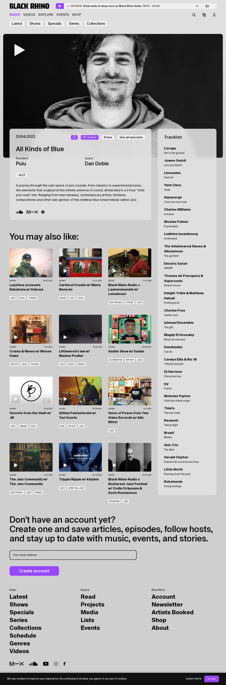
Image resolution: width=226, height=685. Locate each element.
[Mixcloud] (32, 212)
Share (108, 137)
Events (62, 14)
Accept (211, 679)
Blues (63, 298)
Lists (87, 620)
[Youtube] (46, 664)
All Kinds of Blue (40, 149)
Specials (55, 23)
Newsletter (167, 605)
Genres (20, 644)
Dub (62, 426)
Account (163, 597)
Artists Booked (173, 613)
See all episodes (131, 137)
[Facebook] (64, 664)
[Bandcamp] (42, 212)
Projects (92, 605)
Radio (15, 14)
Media (89, 613)
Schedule (23, 636)
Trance (33, 298)
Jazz (21, 175)
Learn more (193, 678)
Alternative (115, 360)
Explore (45, 14)
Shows (34, 23)
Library (23, 426)
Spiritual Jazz (76, 488)
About (160, 628)
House (130, 302)
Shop (76, 14)
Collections (96, 23)
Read (88, 597)
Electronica (116, 302)
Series (74, 23)
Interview (114, 501)
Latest (17, 23)
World (81, 364)
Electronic (17, 492)
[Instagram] (56, 664)
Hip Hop (14, 364)
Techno (35, 364)
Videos (29, 14)
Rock (22, 298)
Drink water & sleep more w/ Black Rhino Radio (121, 5)
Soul (80, 298)
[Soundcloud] (19, 212)
